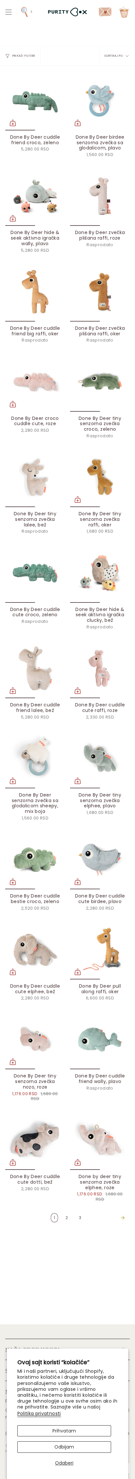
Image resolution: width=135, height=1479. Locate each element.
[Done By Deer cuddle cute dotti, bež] (35, 1140)
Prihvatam (64, 1431)
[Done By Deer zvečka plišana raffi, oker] (100, 292)
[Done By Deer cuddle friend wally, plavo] (100, 1039)
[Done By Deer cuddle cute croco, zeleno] (35, 573)
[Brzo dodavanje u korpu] (13, 123)
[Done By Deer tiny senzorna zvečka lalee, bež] (35, 477)
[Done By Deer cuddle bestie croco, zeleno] (35, 859)
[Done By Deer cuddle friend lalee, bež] (35, 668)
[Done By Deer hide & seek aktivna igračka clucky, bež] (100, 573)
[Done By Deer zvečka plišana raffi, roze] (100, 196)
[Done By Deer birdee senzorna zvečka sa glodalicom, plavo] (100, 100)
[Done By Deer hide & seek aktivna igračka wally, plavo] (35, 196)
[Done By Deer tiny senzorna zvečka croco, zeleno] (100, 382)
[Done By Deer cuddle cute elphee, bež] (35, 949)
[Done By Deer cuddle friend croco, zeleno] (35, 100)
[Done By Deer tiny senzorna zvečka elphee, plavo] (100, 758)
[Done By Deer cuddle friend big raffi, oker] (35, 292)
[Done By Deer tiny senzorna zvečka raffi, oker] (100, 477)
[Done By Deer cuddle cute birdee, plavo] (100, 859)
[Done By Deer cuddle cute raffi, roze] (100, 668)
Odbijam (64, 1447)
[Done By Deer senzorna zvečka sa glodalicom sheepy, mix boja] (35, 758)
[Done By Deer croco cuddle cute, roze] (35, 382)
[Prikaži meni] (8, 12)
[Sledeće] (107, 1217)
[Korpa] (124, 12)
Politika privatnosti (39, 1413)
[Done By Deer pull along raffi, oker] (100, 949)
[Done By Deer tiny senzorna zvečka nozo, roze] (35, 1039)
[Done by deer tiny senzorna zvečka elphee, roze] (100, 1140)
